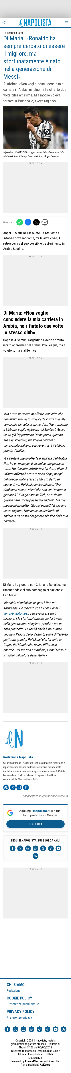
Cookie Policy (19, 998)
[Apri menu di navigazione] (66, 22)
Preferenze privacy (19, 1017)
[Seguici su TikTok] (51, 848)
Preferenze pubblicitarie (23, 1004)
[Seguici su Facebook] (12, 848)
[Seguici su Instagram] (28, 848)
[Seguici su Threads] (43, 848)
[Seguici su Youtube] (58, 848)
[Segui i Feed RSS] (35, 856)
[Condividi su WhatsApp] (19, 222)
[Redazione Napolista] (14, 738)
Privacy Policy (21, 1011)
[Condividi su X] (36, 222)
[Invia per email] (45, 222)
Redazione (14, 990)
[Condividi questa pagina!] (4, 23)
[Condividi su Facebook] (28, 222)
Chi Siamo (16, 984)
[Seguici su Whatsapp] (35, 848)
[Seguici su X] (20, 848)
